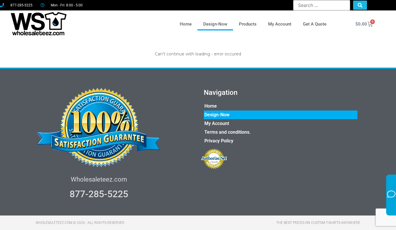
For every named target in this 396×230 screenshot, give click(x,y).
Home (186, 24)
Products (248, 24)
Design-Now (215, 24)
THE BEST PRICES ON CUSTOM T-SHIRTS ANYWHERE (318, 223)
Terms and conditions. (227, 132)
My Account (279, 24)
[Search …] (321, 5)
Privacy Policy (218, 141)
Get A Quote (314, 24)
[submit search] (360, 5)
